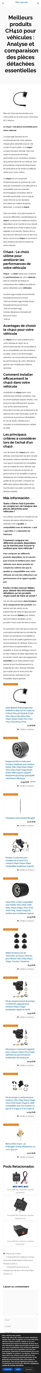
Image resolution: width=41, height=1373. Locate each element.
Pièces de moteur (13, 1253)
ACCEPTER (7, 1369)
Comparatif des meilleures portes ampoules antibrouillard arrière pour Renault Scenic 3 (18, 1260)
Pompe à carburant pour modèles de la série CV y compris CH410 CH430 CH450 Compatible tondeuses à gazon (20, 862)
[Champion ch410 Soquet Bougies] (20, 806)
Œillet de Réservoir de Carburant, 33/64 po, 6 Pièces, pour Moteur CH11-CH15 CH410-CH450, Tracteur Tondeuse (19, 957)
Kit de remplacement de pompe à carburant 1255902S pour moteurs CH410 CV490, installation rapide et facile (20, 1005)
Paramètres (28, 1369)
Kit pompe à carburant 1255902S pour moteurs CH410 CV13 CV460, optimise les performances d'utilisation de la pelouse (20, 1053)
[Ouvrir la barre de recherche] (3, 3)
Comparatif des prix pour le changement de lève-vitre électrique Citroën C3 (18, 1270)
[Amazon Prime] (32, 782)
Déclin (18, 1369)
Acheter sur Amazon (27, 729)
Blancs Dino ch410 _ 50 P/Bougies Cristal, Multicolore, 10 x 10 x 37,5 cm (20, 1146)
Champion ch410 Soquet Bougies (20, 818)
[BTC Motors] (22, 3)
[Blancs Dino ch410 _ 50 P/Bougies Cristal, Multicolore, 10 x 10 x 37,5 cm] (20, 1134)
